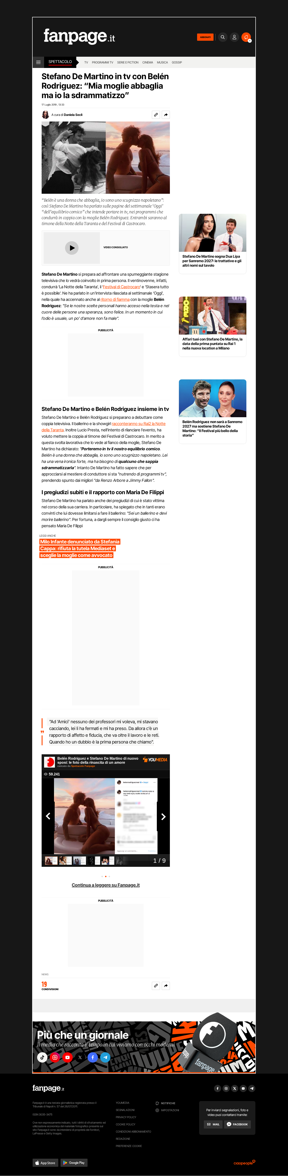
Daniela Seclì (73, 115)
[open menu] (38, 62)
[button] (166, 115)
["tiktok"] (42, 1057)
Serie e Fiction (127, 62)
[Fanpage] (48, 1088)
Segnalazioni (125, 1110)
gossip (177, 62)
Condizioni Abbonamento (133, 1131)
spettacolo (60, 61)
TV (86, 62)
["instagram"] (55, 1057)
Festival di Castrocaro (121, 286)
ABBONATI (205, 37)
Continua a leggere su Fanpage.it (106, 885)
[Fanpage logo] (74, 37)
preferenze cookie (129, 1146)
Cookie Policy (125, 1124)
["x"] (80, 1057)
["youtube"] (67, 1057)
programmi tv (102, 62)
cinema (147, 62)
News (45, 974)
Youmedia (122, 1102)
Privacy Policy (126, 1117)
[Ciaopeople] (244, 1164)
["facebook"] (93, 1057)
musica (162, 62)
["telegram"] (105, 1057)
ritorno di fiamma (115, 299)
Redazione (123, 1138)
